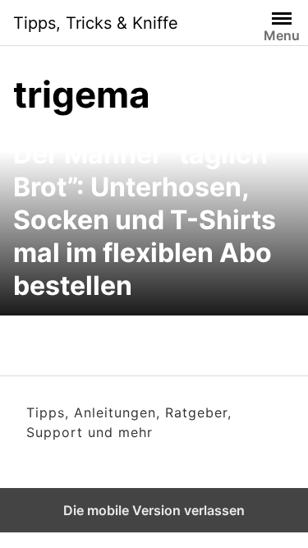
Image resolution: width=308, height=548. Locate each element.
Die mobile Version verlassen (154, 510)
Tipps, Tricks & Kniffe (95, 23)
